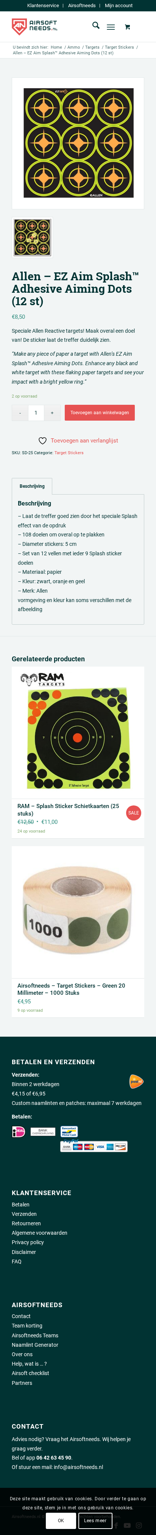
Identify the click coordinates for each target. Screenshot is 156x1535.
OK (61, 1520)
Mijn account (119, 5)
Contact (21, 1316)
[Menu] (111, 27)
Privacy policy (28, 1242)
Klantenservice (43, 5)
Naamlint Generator (35, 1345)
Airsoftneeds (82, 5)
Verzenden (24, 1214)
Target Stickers (69, 452)
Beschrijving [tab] (32, 486)
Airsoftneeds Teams (35, 1335)
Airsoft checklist (30, 1373)
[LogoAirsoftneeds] (65, 27)
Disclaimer (24, 1252)
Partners (22, 1383)
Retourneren (26, 1223)
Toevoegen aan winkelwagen (99, 412)
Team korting (27, 1326)
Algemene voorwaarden (39, 1233)
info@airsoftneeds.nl (78, 1467)
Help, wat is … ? (29, 1364)
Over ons (22, 1354)
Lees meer (95, 1520)
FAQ (17, 1261)
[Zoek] (92, 27)
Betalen (21, 1205)
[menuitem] (43, 6)
